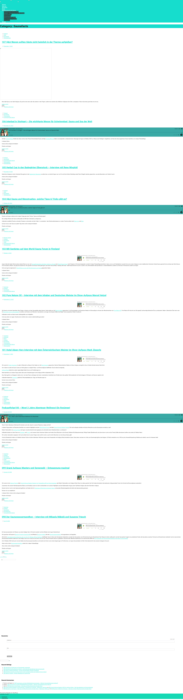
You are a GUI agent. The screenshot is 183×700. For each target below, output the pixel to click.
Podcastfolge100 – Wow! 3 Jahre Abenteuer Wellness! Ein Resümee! (36, 407)
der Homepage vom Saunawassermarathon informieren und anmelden (111, 538)
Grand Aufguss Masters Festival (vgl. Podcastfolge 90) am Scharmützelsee (38, 483)
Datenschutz (5, 698)
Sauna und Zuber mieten (10, 17)
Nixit (82, 221)
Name (8, 648)
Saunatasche (7, 20)
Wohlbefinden (7, 38)
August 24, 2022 (8, 412)
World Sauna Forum (62, 264)
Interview (6, 287)
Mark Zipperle (45, 365)
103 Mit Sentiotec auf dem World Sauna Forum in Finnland (31, 249)
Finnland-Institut (41, 534)
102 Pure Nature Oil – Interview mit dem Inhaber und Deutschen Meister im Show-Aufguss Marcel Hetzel (54, 295)
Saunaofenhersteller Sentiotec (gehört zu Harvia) (44, 264)
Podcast (4, 4)
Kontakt (4, 22)
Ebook (3, 9)
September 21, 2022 (9, 299)
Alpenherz (14, 377)
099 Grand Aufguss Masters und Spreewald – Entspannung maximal (35, 468)
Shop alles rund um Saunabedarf (11, 312)
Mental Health (7, 237)
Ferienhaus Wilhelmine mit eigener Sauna (45, 488)
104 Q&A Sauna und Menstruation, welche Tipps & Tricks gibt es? (34, 199)
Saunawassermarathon (55, 534)
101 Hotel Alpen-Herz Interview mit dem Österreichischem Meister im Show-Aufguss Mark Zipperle (51, 350)
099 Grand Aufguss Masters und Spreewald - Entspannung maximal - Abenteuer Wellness (25, 687)
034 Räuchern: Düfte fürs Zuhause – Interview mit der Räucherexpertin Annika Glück (71, 689)
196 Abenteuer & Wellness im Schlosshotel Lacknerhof (16, 667)
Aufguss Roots (5, 370)
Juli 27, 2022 (7, 521)
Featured (6, 396)
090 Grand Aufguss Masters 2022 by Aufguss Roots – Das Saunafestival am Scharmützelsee (71, 687)
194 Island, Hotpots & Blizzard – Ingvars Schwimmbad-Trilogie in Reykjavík (21, 670)
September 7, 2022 (8, 354)
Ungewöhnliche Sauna (9, 117)
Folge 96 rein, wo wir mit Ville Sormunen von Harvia (29, 268)
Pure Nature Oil (117, 310)
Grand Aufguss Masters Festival (61, 427)
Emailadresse (9, 640)
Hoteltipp (6, 336)
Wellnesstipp (7, 162)
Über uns (4, 6)
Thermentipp (7, 116)
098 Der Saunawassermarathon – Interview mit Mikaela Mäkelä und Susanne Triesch (44, 517)
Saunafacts (6, 36)
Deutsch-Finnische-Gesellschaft (22, 534)
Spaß (5, 242)
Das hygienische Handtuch (10, 19)
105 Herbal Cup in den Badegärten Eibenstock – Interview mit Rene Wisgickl (40, 167)
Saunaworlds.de (8, 14)
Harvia (52, 139)
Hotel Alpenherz (13, 365)
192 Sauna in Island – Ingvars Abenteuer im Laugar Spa (16, 673)
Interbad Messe (9, 139)
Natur (5, 338)
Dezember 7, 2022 (8, 46)
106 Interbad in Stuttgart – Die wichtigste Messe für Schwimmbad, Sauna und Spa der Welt (47, 121)
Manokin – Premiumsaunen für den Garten (14, 13)
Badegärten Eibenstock (35, 174)
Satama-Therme (14, 483)
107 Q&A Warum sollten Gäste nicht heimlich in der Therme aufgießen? (37, 42)
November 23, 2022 (8, 125)
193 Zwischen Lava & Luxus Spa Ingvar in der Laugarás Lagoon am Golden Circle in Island (24, 672)
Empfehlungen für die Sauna (9, 10)
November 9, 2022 (8, 171)
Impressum (4, 697)
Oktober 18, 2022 (8, 203)
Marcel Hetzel (59, 310)
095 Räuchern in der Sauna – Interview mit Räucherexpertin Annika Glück (24, 686)
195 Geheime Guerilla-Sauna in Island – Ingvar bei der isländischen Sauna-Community (23, 669)
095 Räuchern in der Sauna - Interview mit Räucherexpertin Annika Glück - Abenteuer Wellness (26, 689)
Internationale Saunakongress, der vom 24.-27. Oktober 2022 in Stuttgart (24, 537)
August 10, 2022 (8, 472)
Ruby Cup (76, 221)
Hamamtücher (7, 16)
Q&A (5, 35)
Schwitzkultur (7, 458)
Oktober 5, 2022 (7, 253)
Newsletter (4, 7)
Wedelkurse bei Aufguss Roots (11, 11)
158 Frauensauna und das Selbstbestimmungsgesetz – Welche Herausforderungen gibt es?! (36, 683)
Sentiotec (48, 139)
